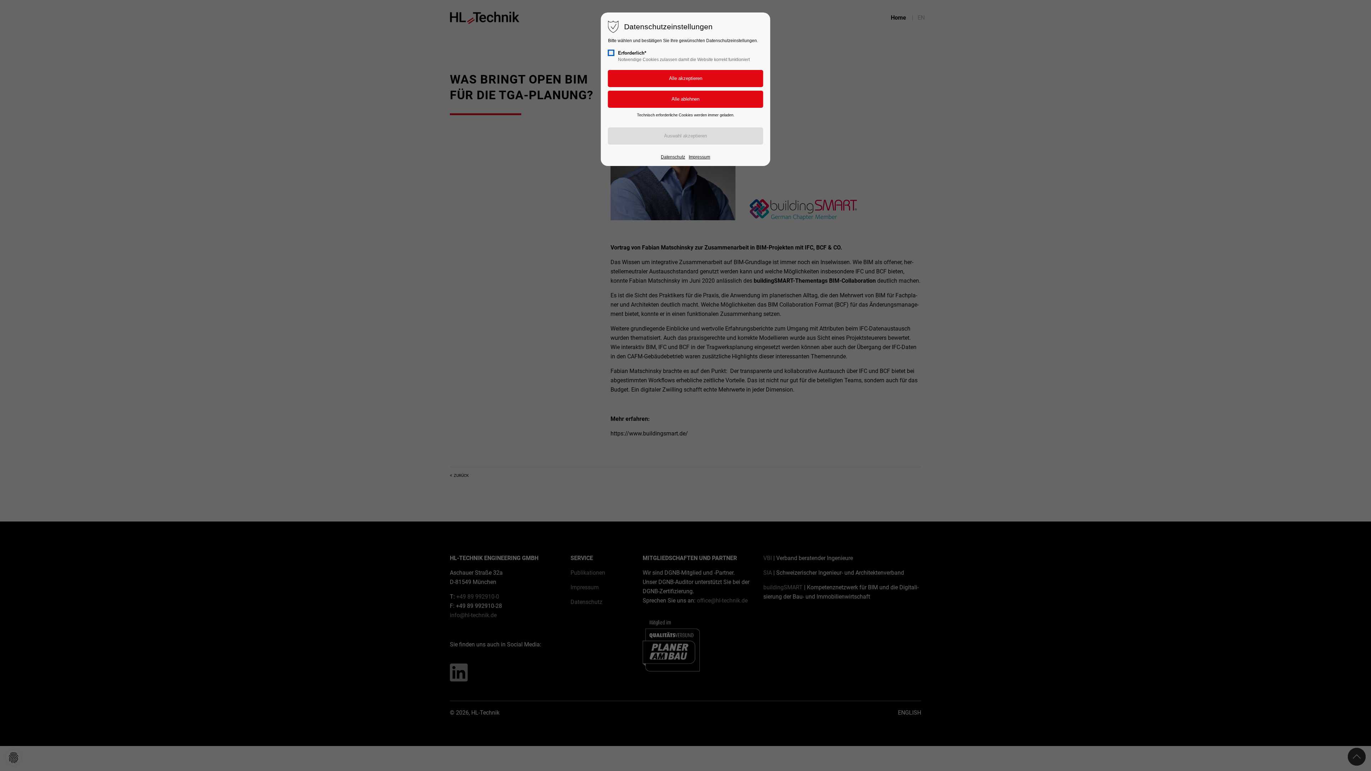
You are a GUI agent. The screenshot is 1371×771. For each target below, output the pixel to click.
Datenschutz (673, 157)
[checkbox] (611, 53)
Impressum (699, 157)
